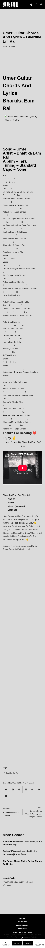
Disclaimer (22, 929)
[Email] (6, 796)
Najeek (11, 499)
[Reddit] (32, 789)
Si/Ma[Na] (12, 510)
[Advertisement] (22, 16)
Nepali (5, 47)
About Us (22, 918)
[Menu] (41, 4)
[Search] (37, 4)
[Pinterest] (19, 789)
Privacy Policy (22, 925)
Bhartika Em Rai (11, 773)
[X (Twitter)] (12, 789)
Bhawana (18, 372)
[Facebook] (6, 789)
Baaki (11, 502)
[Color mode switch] (31, 4)
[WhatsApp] (39, 789)
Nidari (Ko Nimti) (17, 506)
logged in (19, 882)
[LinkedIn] (25, 789)
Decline (28, 943)
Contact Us (22, 922)
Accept (16, 943)
